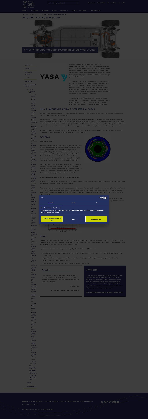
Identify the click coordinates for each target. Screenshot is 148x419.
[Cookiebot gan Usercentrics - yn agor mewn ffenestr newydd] (100, 198)
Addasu (73, 219)
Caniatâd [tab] (50, 202)
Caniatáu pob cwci (96, 219)
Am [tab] (97, 202)
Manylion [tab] (74, 202)
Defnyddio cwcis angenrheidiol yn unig (52, 219)
